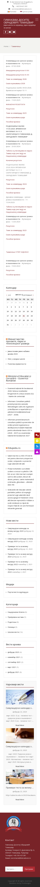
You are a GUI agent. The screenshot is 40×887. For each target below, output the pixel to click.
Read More (20, 725)
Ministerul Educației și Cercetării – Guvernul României (18, 378)
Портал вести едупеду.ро (18, 592)
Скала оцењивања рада (15, 117)
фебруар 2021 (13, 672)
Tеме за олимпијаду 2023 (16, 230)
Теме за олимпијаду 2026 (16, 79)
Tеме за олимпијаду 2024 (16, 184)
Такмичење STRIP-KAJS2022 (17, 252)
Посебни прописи (13, 122)
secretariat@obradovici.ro (21, 858)
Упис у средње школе (16, 359)
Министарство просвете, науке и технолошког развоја (17, 341)
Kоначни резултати (14, 160)
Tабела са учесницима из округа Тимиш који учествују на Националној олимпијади (19, 153)
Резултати (10, 109)
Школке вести (13, 632)
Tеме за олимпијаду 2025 (16, 113)
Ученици (11, 627)
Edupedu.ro (14, 447)
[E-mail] (10, 32)
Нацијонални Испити (16, 612)
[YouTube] (14, 32)
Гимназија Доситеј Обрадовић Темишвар (18, 21)
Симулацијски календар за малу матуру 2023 (20, 746)
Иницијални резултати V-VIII (17, 70)
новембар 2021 (14, 657)
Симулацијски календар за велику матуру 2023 (20, 708)
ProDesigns (26, 883)
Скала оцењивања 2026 (15, 83)
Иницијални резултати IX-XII (17, 75)
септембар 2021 (14, 662)
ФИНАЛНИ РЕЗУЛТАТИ (15, 104)
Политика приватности (17, 364)
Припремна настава (16, 617)
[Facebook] (5, 32)
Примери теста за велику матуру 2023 (20, 787)
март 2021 (12, 667)
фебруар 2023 (13, 652)
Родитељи (12, 622)
